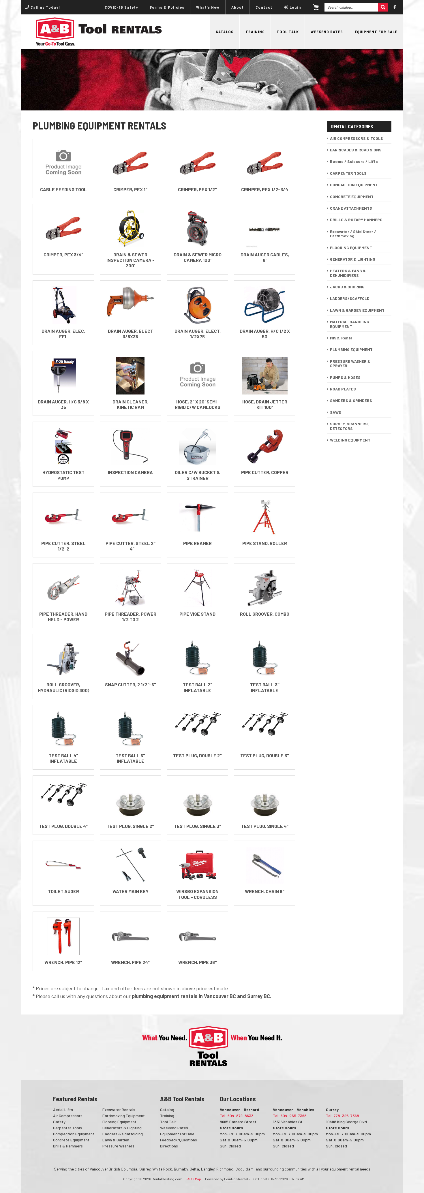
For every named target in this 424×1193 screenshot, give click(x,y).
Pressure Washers (118, 1145)
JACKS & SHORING (347, 286)
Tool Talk (288, 31)
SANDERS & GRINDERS (351, 400)
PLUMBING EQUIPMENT (351, 349)
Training (255, 31)
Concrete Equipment (71, 1139)
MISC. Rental (342, 337)
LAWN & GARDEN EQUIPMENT (357, 310)
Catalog (225, 31)
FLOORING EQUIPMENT (351, 247)
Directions (169, 1145)
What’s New (207, 7)
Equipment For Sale (376, 31)
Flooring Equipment (119, 1121)
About (237, 7)
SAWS (335, 412)
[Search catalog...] (383, 7)
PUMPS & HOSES (345, 377)
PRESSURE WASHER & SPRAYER (350, 363)
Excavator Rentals (118, 1109)
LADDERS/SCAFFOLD (349, 298)
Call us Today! (44, 7)
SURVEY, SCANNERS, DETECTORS (349, 426)
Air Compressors (67, 1115)
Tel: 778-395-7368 (342, 1115)
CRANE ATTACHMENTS (351, 208)
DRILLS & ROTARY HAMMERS (356, 219)
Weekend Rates (327, 31)
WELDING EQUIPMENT (350, 439)
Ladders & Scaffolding (122, 1133)
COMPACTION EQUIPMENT (354, 184)
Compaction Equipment (73, 1133)
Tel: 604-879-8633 (237, 1115)
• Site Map (193, 1179)
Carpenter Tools (67, 1127)
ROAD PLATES (343, 388)
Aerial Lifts (63, 1109)
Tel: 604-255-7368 (290, 1115)
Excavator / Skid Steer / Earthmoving (353, 233)
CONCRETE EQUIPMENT (352, 196)
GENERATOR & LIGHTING (352, 259)
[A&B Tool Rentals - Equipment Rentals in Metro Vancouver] (99, 44)
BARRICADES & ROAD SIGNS (356, 149)
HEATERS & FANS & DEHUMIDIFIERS (348, 272)
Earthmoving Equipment (123, 1115)
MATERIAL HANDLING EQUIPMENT (349, 323)
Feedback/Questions (178, 1139)
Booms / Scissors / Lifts (354, 161)
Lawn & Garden (115, 1139)
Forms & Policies (167, 7)
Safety (59, 1121)
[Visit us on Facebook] (395, 7)
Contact (264, 7)
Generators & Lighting (122, 1127)
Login (295, 7)
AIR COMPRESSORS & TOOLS (356, 138)
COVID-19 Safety (121, 7)
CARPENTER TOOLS (348, 173)
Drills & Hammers (68, 1145)
